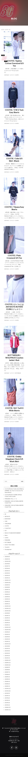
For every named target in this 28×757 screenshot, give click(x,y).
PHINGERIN (7, 540)
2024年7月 (7, 589)
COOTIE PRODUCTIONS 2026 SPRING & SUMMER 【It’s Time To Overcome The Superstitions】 (14, 490)
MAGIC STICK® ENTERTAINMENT (13, 533)
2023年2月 (7, 622)
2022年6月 (7, 632)
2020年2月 (7, 683)
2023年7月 (7, 615)
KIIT (6, 530)
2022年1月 (7, 641)
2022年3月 (7, 639)
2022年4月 (7, 636)
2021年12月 (7, 643)
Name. (6, 535)
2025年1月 (7, 577)
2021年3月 (7, 653)
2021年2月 (7, 655)
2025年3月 (7, 575)
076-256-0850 (15, 729)
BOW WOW (7, 518)
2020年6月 (7, 674)
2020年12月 (7, 660)
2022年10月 (7, 629)
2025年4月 (7, 573)
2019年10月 (7, 691)
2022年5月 (7, 634)
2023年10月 (7, 610)
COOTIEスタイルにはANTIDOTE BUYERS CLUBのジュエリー (14, 306)
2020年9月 (7, 667)
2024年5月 (7, 594)
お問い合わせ (14, 742)
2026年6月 (7, 556)
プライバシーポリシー (14, 739)
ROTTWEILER (18, 373)
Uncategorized (8, 549)
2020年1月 (7, 686)
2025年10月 (7, 561)
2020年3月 (7, 681)
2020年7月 (7, 672)
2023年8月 (7, 613)
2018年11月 (7, 709)
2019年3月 (7, 702)
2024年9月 (7, 585)
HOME (2, 29)
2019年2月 (7, 705)
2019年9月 (7, 693)
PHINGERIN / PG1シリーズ (11, 498)
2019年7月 (7, 695)
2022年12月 (7, 627)
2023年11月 (7, 608)
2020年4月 (7, 679)
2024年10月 (7, 582)
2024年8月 (7, 587)
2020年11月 (7, 662)
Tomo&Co (7, 547)
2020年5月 (7, 676)
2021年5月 (7, 648)
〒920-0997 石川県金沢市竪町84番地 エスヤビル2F (15, 728)
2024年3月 (7, 599)
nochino (6, 537)
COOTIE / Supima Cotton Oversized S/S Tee (14, 63)
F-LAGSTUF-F (8, 528)
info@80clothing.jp (15, 731)
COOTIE (17, 75)
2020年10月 (7, 665)
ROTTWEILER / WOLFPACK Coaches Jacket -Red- (14, 357)
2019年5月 (7, 700)
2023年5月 (7, 618)
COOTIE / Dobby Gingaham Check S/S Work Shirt (14, 459)
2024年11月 (7, 580)
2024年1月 (7, 603)
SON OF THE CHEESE (9, 544)
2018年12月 (7, 707)
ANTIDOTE (7, 516)
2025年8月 (7, 563)
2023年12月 (7, 606)
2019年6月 (7, 698)
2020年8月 (7, 669)
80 (5, 514)
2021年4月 (7, 650)
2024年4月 (7, 596)
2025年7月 (7, 566)
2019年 (6, 29)
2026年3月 (7, 559)
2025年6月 (7, 568)
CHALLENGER (8, 523)
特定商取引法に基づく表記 (14, 740)
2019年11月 (7, 688)
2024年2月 (7, 601)
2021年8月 (7, 646)
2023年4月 (7, 620)
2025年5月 (7, 570)
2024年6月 (7, 592)
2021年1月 (7, 658)
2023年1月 (7, 625)
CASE (6, 521)
